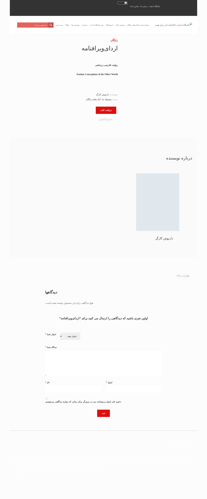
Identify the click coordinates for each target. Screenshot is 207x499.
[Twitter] (93, 120)
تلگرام (175, 7)
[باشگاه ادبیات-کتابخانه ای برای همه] (173, 25)
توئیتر (163, 7)
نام (47, 382)
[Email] (79, 120)
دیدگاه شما (51, 347)
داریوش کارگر (102, 94)
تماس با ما (134, 6)
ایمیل (190, 7)
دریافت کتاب (106, 110)
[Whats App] (80, 120)
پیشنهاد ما (107, 99)
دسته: (115, 99)
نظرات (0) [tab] (183, 275)
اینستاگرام (168, 7)
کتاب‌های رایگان (93, 99)
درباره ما (143, 6)
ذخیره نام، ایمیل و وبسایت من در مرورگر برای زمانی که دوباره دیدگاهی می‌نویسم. (83, 402)
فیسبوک (183, 7)
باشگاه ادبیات (154, 6)
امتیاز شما (50, 334)
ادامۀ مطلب (18, 475)
